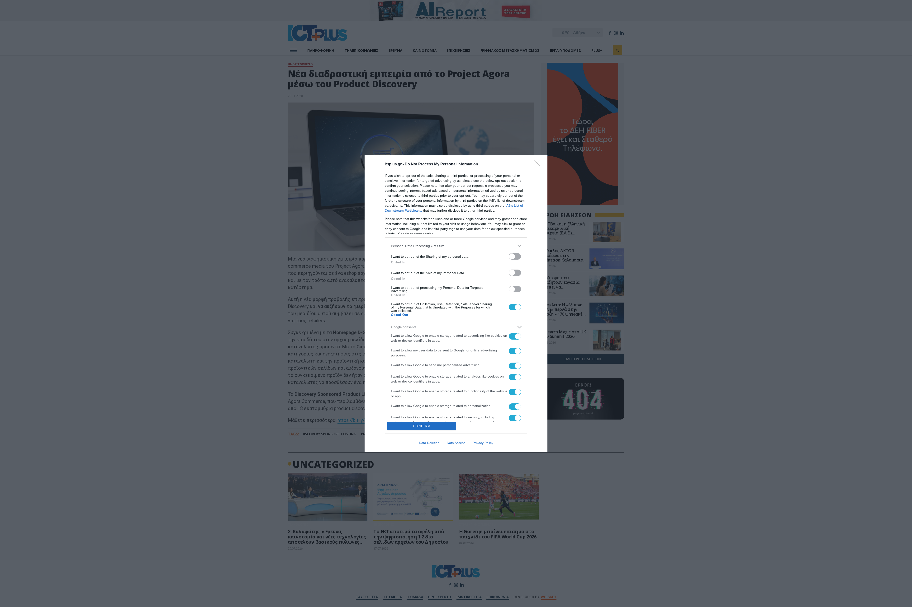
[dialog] (456, 303)
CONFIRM (422, 426)
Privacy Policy (483, 443)
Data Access (456, 443)
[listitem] (456, 245)
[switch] (515, 256)
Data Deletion (429, 443)
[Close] (538, 164)
